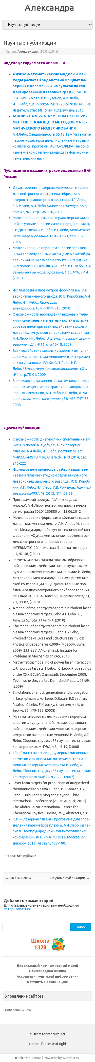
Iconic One (22, 1057)
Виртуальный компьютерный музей (47, 965)
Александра (49, 7)
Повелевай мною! (18, 1010)
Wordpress (70, 1057)
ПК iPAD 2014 (18, 878)
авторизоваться (17, 909)
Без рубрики (26, 855)
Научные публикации (69, 878)
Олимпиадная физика (47, 971)
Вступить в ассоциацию (47, 981)
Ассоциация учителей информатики (48, 976)
